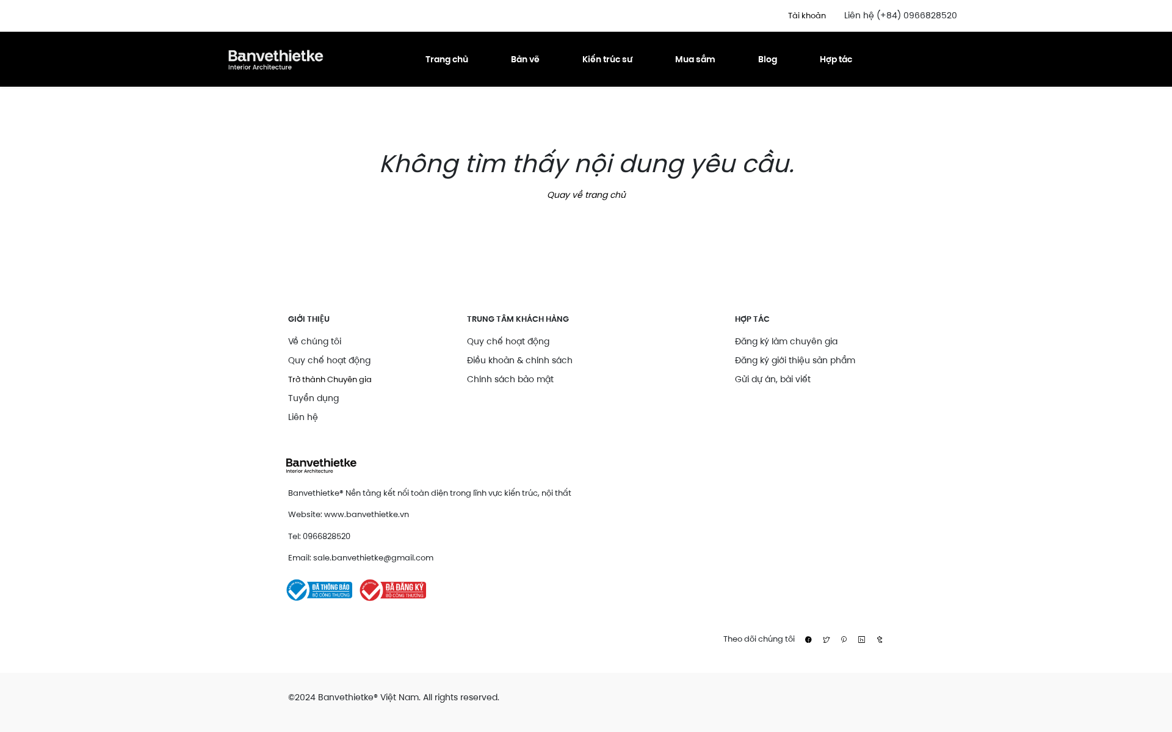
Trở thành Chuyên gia (330, 379)
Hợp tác (836, 59)
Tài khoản (807, 15)
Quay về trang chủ (586, 195)
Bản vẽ (525, 59)
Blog (767, 59)
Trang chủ (446, 59)
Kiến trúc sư (607, 59)
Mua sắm (695, 59)
